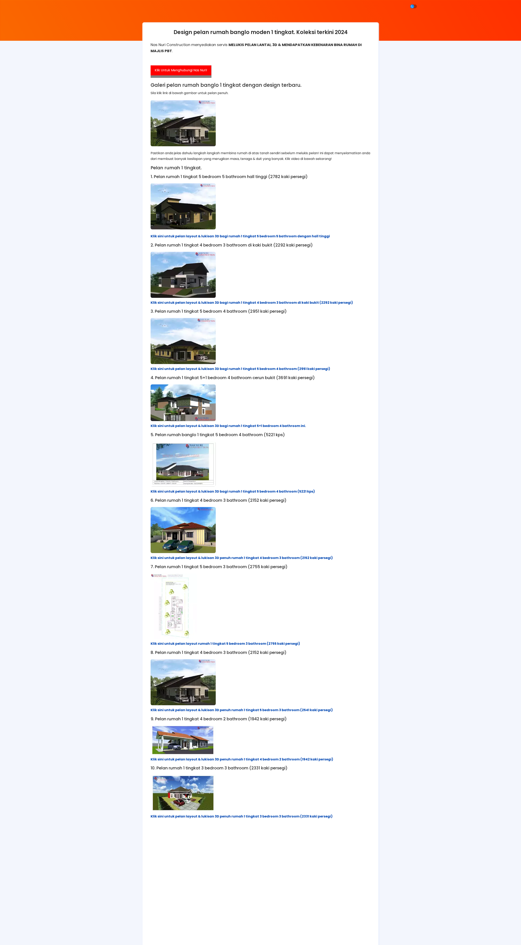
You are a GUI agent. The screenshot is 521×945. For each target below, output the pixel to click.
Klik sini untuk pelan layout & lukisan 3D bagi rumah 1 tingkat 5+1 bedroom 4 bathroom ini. (228, 426)
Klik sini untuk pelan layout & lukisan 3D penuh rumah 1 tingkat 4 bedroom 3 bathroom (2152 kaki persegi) (242, 558)
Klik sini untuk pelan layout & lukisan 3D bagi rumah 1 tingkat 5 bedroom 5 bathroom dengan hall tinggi (240, 236)
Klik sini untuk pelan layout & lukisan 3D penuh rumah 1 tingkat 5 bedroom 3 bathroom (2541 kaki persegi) (242, 710)
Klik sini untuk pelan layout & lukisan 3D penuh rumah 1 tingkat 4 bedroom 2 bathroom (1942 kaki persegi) (242, 759)
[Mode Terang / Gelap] (413, 6)
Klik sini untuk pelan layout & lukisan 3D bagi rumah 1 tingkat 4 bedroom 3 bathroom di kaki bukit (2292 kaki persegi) (252, 302)
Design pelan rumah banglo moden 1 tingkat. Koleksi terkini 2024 (261, 32)
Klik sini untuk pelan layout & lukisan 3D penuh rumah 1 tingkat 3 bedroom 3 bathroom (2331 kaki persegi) (242, 816)
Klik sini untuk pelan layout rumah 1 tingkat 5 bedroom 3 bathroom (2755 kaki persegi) (225, 643)
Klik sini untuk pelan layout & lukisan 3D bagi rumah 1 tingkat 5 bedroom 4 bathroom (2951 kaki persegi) (240, 368)
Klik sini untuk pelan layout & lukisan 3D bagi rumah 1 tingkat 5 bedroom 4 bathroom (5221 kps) (233, 491)
